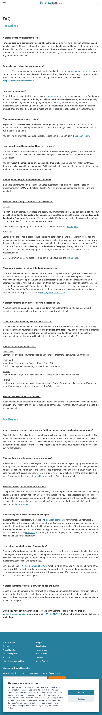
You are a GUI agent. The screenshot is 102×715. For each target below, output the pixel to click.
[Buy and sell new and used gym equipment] (51, 3)
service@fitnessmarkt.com (52, 292)
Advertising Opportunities (13, 661)
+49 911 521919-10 (52, 614)
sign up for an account (56, 96)
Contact (6, 646)
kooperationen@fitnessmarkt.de (18, 80)
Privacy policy (42, 654)
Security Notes (21, 504)
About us (6, 657)
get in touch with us (46, 476)
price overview (82, 136)
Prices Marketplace (10, 650)
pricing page (72, 226)
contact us (51, 336)
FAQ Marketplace (10, 654)
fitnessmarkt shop (79, 71)
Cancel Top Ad (42, 661)
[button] (97, 3)
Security (39, 657)
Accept (81, 693)
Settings (81, 699)
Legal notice (41, 646)
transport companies (55, 520)
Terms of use (41, 650)
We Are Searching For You (34, 566)
